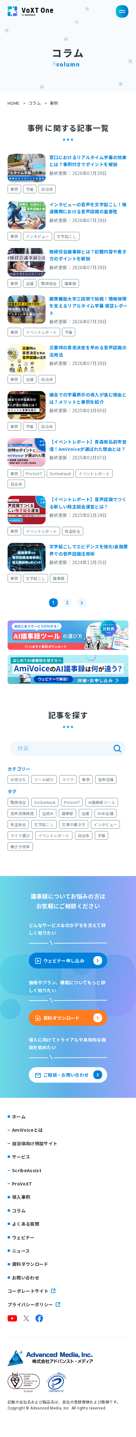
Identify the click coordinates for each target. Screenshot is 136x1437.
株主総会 (72, 531)
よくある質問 (25, 1224)
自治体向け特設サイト (35, 1143)
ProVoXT (34, 473)
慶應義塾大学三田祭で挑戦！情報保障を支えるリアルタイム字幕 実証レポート (88, 305)
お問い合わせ (25, 1277)
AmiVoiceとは (27, 1130)
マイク (68, 779)
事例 (14, 189)
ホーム (19, 1116)
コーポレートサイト (28, 1291)
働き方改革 (20, 846)
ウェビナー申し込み (63, 960)
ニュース (21, 1250)
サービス (21, 1157)
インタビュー (37, 236)
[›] (82, 603)
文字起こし (67, 236)
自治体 (47, 189)
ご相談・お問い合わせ (66, 1075)
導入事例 (21, 1197)
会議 (30, 283)
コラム (34, 103)
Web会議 (105, 813)
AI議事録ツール (101, 802)
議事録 (70, 283)
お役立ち (18, 779)
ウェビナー (23, 1237)
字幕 (30, 189)
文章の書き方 (73, 824)
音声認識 (106, 779)
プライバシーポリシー (30, 1304)
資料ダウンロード (61, 1018)
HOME (13, 103)
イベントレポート (41, 332)
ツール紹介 (44, 779)
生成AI (47, 813)
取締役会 (49, 283)
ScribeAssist (60, 473)
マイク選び (20, 835)
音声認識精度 (22, 813)
